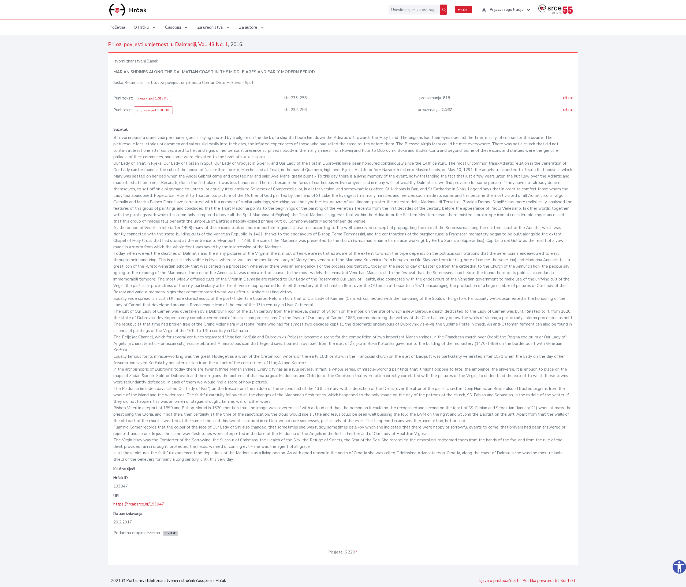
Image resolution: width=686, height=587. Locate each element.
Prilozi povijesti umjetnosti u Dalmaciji (152, 44)
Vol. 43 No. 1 (213, 44)
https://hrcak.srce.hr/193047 (138, 504)
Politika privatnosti (540, 580)
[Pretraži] (443, 10)
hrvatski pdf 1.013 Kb (152, 98)
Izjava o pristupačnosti (499, 580)
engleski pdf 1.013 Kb (153, 110)
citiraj (568, 98)
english (463, 9)
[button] (505, 10)
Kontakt (567, 580)
